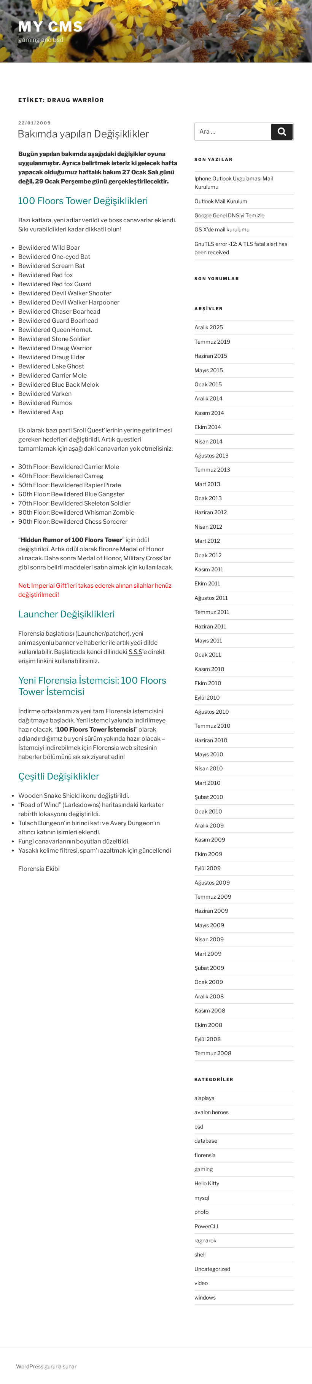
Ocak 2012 (207, 555)
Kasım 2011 (208, 569)
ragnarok (205, 1240)
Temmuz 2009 (212, 896)
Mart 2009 (207, 953)
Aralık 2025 (208, 327)
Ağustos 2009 (212, 882)
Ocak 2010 (208, 811)
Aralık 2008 (209, 996)
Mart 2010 (207, 783)
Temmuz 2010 (212, 725)
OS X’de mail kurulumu (222, 229)
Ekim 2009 (208, 854)
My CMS (51, 26)
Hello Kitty (206, 1183)
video (201, 1283)
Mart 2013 (207, 484)
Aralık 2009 (209, 825)
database (205, 1140)
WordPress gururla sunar (46, 1366)
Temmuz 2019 (212, 341)
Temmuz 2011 (211, 612)
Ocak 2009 (208, 982)
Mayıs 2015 (208, 370)
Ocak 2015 (208, 384)
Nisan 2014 (208, 441)
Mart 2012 (207, 540)
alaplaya (204, 1098)
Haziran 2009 (211, 910)
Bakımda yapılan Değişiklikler (83, 134)
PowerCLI (206, 1226)
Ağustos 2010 (211, 711)
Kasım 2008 (209, 1010)
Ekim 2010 (207, 683)
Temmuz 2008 (212, 1053)
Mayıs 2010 (208, 754)
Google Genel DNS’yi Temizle (229, 215)
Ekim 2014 (207, 427)
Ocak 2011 (207, 654)
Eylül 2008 (207, 1039)
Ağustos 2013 (211, 455)
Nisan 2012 (208, 526)
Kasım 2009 (209, 839)
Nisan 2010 (208, 768)
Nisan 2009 (209, 939)
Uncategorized (212, 1269)
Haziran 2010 (211, 740)
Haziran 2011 (210, 626)
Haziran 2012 (210, 512)
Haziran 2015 (210, 355)
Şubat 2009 (209, 968)
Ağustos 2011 (211, 598)
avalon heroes (211, 1112)
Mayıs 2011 (208, 640)
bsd (198, 1126)
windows (205, 1297)
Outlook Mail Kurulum (220, 201)
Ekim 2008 (208, 1025)
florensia (205, 1155)
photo (201, 1212)
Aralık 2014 (208, 398)
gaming (203, 1169)
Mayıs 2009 (209, 925)
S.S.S (135, 651)
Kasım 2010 (209, 669)
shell (199, 1254)
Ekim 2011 (207, 583)
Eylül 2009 (207, 868)
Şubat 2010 (208, 797)
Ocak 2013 (208, 498)
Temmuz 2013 (212, 469)
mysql (201, 1197)
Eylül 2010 (207, 697)
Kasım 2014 (209, 413)
